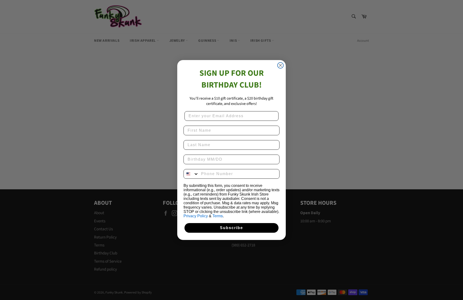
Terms (217, 216)
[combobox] (191, 173)
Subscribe (231, 228)
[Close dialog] (280, 65)
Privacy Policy (196, 216)
